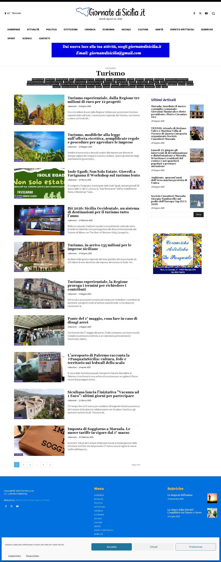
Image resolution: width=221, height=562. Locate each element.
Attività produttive (85, 79)
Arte (72, 79)
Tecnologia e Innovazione (123, 87)
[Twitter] (200, 13)
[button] (213, 13)
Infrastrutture (95, 82)
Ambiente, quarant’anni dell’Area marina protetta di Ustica (169, 180)
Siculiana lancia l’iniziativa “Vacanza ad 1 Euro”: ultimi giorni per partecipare (103, 394)
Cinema (130, 79)
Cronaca (139, 79)
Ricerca (115, 84)
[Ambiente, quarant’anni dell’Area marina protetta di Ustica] (197, 183)
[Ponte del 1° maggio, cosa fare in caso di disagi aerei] (39, 330)
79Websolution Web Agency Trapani (32, 500)
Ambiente (50, 79)
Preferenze (195, 546)
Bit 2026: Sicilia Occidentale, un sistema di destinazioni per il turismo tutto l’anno (103, 212)
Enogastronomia (35, 82)
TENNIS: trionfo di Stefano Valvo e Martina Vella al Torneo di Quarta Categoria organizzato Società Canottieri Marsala (169, 134)
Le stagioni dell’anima (179, 495)
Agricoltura (38, 79)
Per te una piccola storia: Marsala (43, 84)
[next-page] (50, 464)
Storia (106, 87)
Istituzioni (110, 82)
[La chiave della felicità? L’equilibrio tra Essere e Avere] (212, 513)
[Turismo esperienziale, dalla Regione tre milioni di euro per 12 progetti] (39, 110)
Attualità (100, 79)
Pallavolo (154, 82)
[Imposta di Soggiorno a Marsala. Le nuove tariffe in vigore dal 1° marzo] (39, 441)
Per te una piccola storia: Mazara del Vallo (80, 84)
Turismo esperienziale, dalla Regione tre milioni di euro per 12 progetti (103, 100)
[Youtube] (206, 13)
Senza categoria (69, 87)
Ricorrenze (160, 84)
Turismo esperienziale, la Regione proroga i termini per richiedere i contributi (98, 286)
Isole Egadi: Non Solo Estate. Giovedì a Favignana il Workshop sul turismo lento (104, 174)
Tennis (140, 87)
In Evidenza (80, 82)
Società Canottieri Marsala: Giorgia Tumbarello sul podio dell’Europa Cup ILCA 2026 (169, 200)
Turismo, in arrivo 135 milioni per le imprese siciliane (99, 247)
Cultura (149, 79)
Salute (182, 84)
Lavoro (132, 82)
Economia (159, 79)
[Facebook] (194, 13)
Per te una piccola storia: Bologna (176, 82)
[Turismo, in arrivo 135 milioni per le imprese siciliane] (39, 257)
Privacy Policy (32, 556)
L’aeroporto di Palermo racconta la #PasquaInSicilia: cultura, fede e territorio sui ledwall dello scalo (99, 359)
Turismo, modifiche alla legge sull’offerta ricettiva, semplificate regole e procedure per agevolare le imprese (103, 139)
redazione (72, 106)
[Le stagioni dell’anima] (212, 498)
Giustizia (69, 82)
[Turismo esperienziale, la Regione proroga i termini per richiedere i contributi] (39, 293)
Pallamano (142, 82)
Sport (98, 87)
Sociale (90, 87)
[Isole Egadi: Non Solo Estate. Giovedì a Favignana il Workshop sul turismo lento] (39, 183)
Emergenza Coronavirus (177, 79)
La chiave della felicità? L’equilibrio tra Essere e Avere (184, 511)
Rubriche (172, 84)
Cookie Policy (14, 556)
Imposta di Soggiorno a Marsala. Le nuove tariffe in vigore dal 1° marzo (99, 431)
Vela (158, 87)
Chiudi (153, 546)
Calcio (109, 79)
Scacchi (56, 87)
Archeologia (62, 79)
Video (164, 87)
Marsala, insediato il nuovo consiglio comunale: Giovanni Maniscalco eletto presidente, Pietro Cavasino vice (169, 112)
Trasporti (149, 87)
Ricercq (124, 84)
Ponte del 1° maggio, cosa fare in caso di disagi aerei (102, 321)
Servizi (82, 87)
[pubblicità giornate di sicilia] (110, 56)
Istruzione (122, 82)
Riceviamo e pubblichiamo (141, 84)
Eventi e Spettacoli (53, 82)
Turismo (18, 124)
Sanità (190, 84)
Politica (106, 84)
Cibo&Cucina (119, 79)
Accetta (111, 546)
